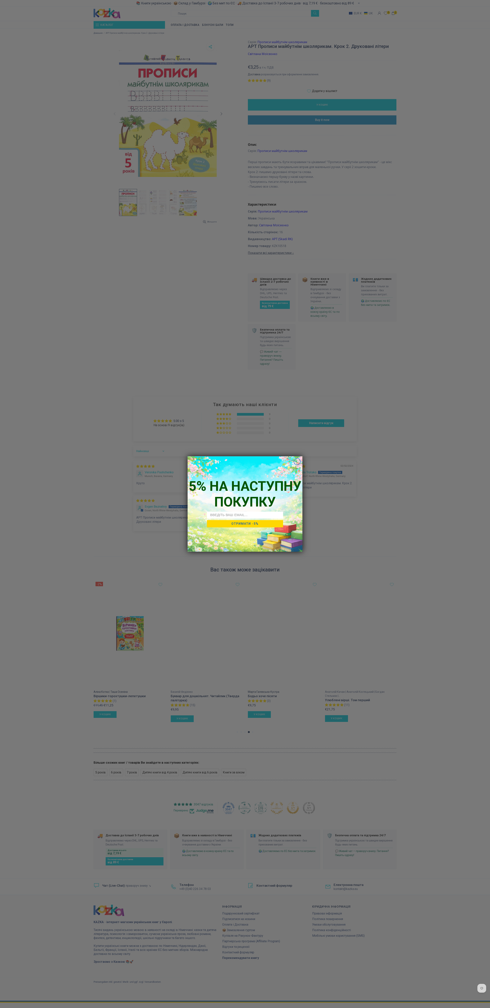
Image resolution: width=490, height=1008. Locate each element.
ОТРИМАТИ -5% (245, 523)
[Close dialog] (297, 461)
